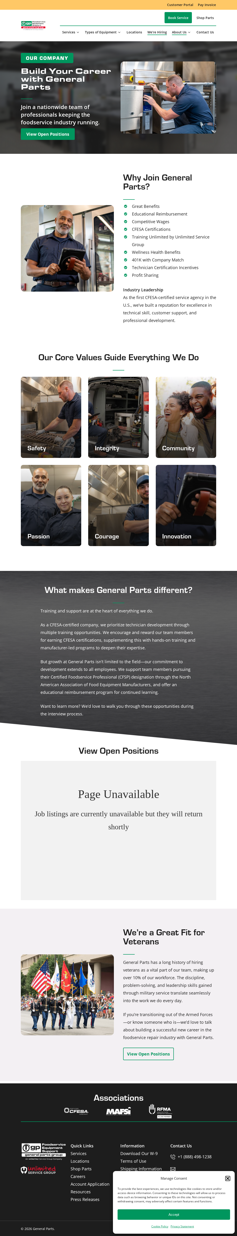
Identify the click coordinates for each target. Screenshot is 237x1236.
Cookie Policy (159, 1226)
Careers (78, 1176)
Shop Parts (81, 1169)
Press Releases (85, 1199)
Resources (81, 1191)
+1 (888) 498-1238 (195, 1156)
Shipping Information (141, 1169)
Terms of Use (133, 1161)
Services (79, 1153)
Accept (173, 1215)
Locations (80, 1161)
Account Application (90, 1184)
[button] (227, 1178)
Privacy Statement (182, 1226)
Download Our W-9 (139, 1153)
